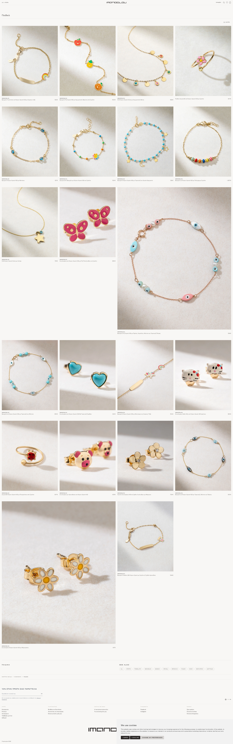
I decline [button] (135, 737)
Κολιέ (190, 669)
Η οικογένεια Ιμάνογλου (101, 709)
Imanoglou (148, 669)
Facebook (143, 709)
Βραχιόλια (175, 669)
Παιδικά (183, 669)
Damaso (157, 669)
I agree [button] (125, 737)
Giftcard (4, 718)
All (122, 669)
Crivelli (165, 669)
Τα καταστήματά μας (100, 711)
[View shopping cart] (230, 2)
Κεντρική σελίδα (7, 676)
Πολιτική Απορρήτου (192, 713)
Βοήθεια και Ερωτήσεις (54, 709)
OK (42, 693)
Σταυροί (128, 669)
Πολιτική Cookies (192, 711)
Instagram (143, 711)
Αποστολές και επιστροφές (55, 711)
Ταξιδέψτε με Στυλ (7, 715)
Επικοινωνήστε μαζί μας (55, 713)
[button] (6, 2)
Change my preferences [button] (152, 737)
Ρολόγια (4, 711)
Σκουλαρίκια (199, 669)
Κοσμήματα (17, 676)
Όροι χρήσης (190, 709)
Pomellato (137, 669)
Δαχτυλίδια (210, 669)
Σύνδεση (218, 2)
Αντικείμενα (5, 713)
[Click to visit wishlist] (227, 2)
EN (228, 699)
